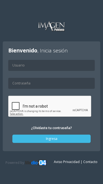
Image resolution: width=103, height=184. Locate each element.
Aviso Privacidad (67, 161)
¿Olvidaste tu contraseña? (51, 128)
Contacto (90, 161)
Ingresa (51, 138)
